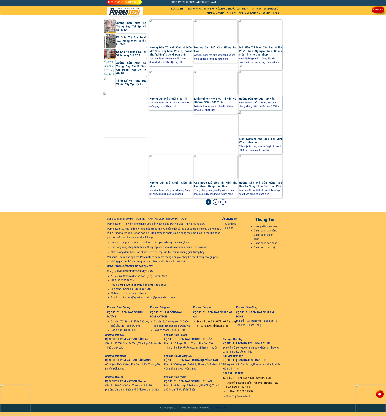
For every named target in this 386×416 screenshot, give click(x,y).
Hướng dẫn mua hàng (266, 226)
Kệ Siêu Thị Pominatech (236, 396)
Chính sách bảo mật (265, 247)
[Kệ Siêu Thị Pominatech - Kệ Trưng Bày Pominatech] (125, 11)
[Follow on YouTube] (277, 2)
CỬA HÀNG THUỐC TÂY (228, 9)
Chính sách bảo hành (265, 243)
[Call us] (274, 2)
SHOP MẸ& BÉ (271, 9)
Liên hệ (229, 228)
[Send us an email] (271, 2)
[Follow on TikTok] (268, 2)
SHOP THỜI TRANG (252, 9)
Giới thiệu (230, 223)
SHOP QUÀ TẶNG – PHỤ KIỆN (221, 13)
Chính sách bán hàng (265, 230)
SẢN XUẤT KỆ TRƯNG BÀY (201, 9)
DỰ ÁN (275, 13)
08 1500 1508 (158, 284)
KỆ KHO (266, 13)
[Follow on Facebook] (265, 2)
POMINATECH (218, 407)
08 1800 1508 (128, 284)
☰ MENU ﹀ (378, 10)
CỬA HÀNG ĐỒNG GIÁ (250, 13)
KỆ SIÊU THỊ (177, 9)
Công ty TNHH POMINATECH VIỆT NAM (130, 271)
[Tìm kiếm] (149, 10)
